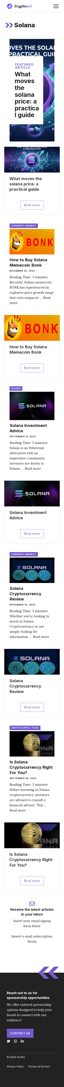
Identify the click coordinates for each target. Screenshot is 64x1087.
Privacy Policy (15, 1066)
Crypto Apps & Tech (25, 727)
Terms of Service (39, 1066)
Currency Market (23, 225)
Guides (16, 388)
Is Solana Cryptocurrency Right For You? (31, 767)
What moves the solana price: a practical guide (27, 94)
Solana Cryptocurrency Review (25, 594)
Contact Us (20, 1033)
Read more (32, 205)
